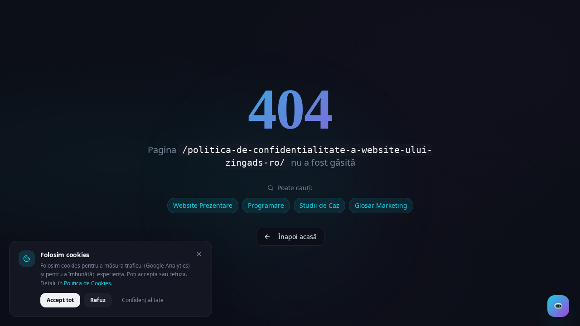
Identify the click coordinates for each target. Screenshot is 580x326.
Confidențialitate (143, 300)
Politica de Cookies (87, 283)
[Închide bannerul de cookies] (199, 254)
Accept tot (60, 300)
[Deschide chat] (558, 306)
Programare (266, 205)
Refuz (98, 300)
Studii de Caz (319, 205)
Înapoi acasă (297, 236)
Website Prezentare (202, 205)
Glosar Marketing (381, 205)
